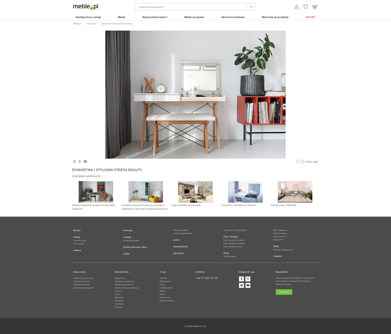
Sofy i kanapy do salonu (234, 240)
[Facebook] (241, 279)
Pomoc (118, 291)
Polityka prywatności (124, 281)
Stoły (226, 253)
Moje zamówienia (81, 281)
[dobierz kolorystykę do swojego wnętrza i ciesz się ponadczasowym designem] (146, 192)
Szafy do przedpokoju (283, 250)
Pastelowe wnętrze (283, 205)
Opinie (163, 291)
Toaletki (277, 256)
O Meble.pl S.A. (166, 288)
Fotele (76, 237)
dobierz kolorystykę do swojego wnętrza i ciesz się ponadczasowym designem (144, 207)
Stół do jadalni (229, 256)
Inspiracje (119, 304)
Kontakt (163, 278)
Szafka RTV (278, 240)
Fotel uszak (78, 244)
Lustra (176, 239)
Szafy (276, 246)
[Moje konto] (297, 7)
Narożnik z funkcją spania (235, 230)
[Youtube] (247, 285)
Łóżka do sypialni (181, 230)
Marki (162, 294)
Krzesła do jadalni (131, 240)
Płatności (119, 297)
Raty (117, 294)
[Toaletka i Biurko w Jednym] (245, 192)
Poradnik (119, 300)
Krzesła (127, 237)
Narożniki (178, 253)
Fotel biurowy (79, 240)
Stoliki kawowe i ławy (135, 247)
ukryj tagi (311, 161)
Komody (128, 230)
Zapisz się (284, 292)
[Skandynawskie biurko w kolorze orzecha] (96, 192)
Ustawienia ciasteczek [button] (83, 288)
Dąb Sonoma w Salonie (186, 205)
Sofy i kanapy (230, 236)
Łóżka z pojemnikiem (183, 233)
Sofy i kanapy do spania (234, 243)
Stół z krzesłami (280, 233)
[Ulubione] (305, 7)
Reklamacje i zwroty (124, 284)
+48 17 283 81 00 (206, 278)
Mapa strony (165, 297)
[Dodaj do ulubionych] (298, 162)
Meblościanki (180, 246)
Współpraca (165, 281)
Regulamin (120, 278)
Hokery (77, 250)
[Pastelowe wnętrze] (295, 192)
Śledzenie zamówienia (83, 278)
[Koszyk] (315, 7)
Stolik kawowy (280, 236)
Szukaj (251, 7)
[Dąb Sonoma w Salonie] (195, 192)
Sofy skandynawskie (232, 246)
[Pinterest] (241, 285)
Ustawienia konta (81, 284)
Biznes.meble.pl (167, 300)
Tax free (118, 307)
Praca (162, 284)
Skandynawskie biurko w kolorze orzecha (93, 207)
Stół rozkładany (280, 230)
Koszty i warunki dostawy (126, 288)
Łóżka (126, 253)
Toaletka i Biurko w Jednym (238, 205)
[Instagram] (247, 279)
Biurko (77, 230)
